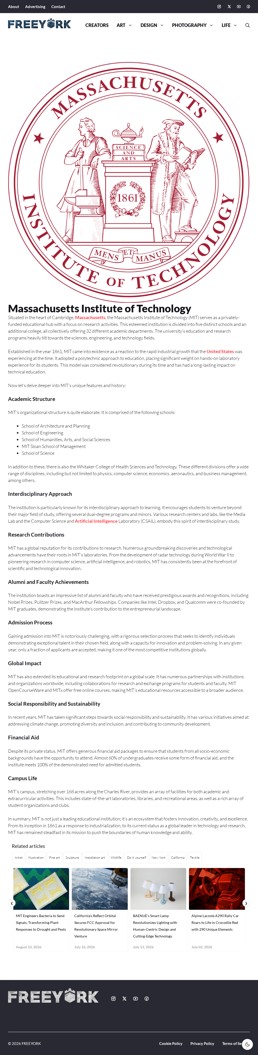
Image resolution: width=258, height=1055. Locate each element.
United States (220, 351)
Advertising (35, 6)
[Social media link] (219, 7)
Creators (97, 25)
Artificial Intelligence (96, 521)
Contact (58, 6)
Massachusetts (90, 317)
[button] (245, 25)
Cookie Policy (170, 1043)
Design (149, 25)
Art (121, 25)
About (13, 6)
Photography (189, 25)
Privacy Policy (202, 1043)
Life (226, 25)
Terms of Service (236, 1043)
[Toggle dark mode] (247, 1044)
